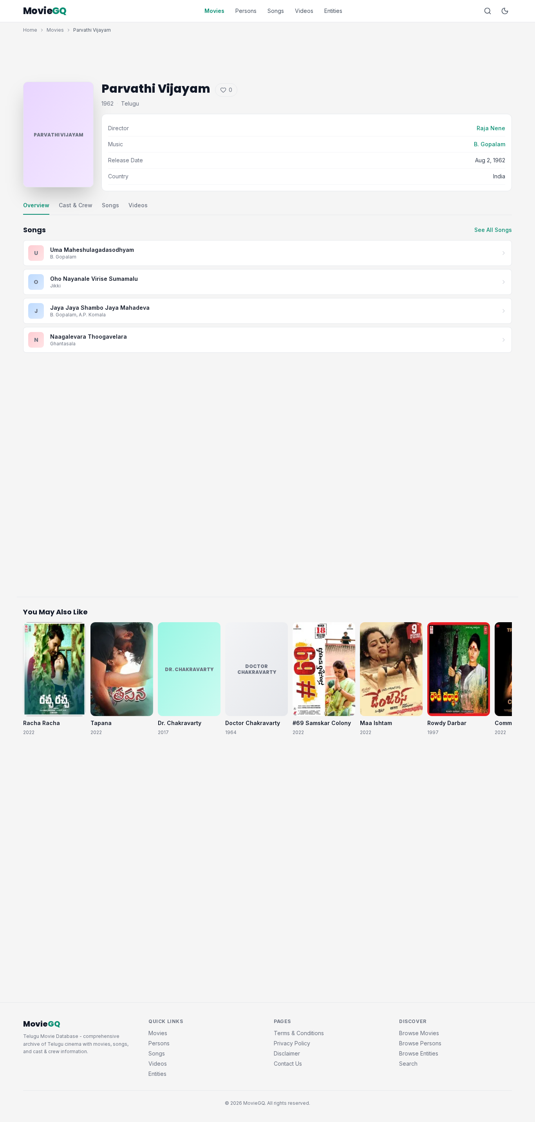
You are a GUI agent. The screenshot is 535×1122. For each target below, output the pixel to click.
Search (408, 1063)
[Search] (488, 11)
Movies (214, 10)
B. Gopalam (489, 144)
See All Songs (493, 229)
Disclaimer (287, 1053)
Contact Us (288, 1063)
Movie (45, 11)
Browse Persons (420, 1043)
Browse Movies (419, 1033)
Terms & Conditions (299, 1033)
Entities (333, 10)
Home (30, 30)
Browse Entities (418, 1053)
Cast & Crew (75, 205)
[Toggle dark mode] (505, 11)
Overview (36, 205)
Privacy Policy (292, 1043)
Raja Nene (491, 128)
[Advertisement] (267, 55)
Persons (246, 10)
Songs (276, 10)
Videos (304, 10)
